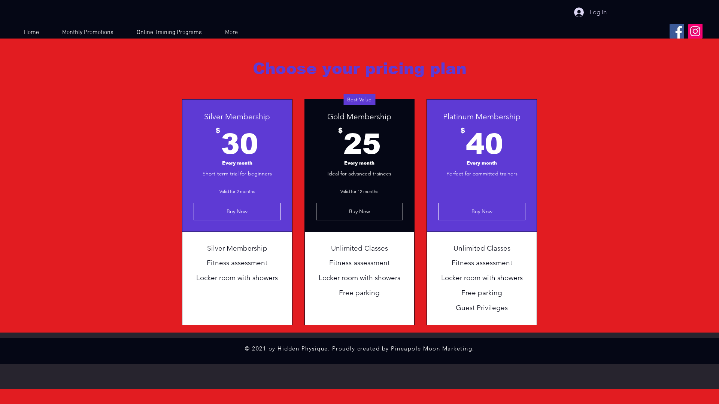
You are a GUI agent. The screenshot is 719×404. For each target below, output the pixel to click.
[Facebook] (677, 31)
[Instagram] (695, 31)
